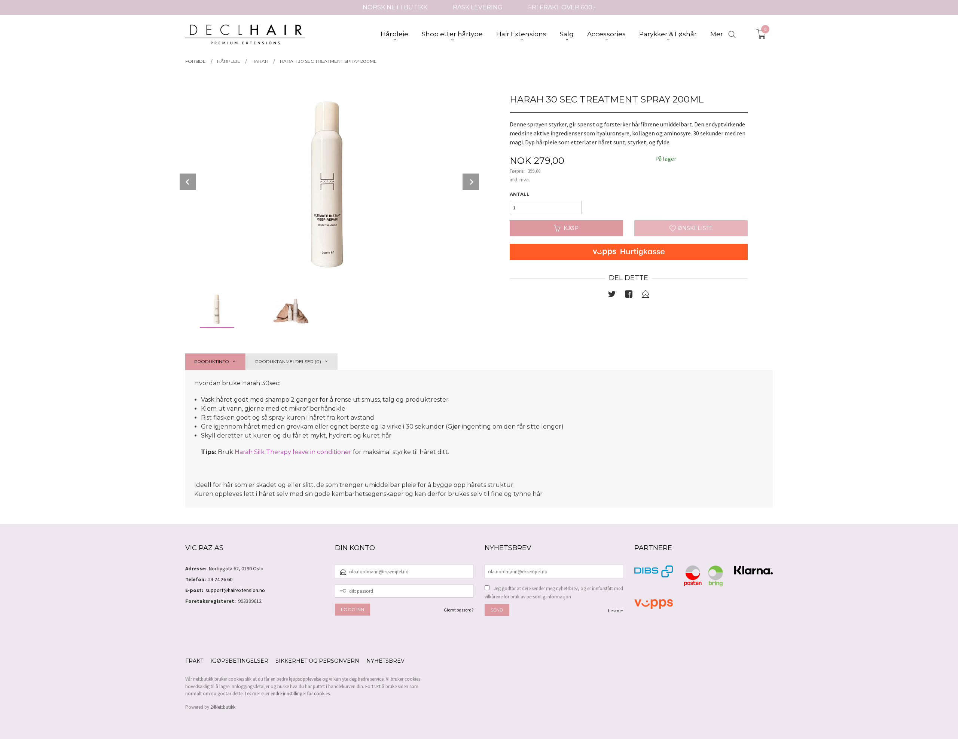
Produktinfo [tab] (211, 361)
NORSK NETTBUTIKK (395, 7)
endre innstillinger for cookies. (301, 693)
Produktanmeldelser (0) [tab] (288, 361)
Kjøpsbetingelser (239, 660)
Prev (188, 182)
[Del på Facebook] (628, 295)
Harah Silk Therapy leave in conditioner (293, 452)
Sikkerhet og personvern (317, 660)
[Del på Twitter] (612, 295)
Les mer (615, 610)
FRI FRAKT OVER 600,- (562, 7)
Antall (520, 194)
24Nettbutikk (222, 707)
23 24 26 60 (220, 579)
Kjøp (571, 228)
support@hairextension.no (235, 590)
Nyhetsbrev (385, 660)
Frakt (194, 660)
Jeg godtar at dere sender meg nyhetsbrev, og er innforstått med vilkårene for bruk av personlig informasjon (554, 592)
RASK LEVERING (478, 7)
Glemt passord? (458, 610)
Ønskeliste (694, 228)
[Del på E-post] (645, 295)
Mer (716, 34)
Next (471, 182)
